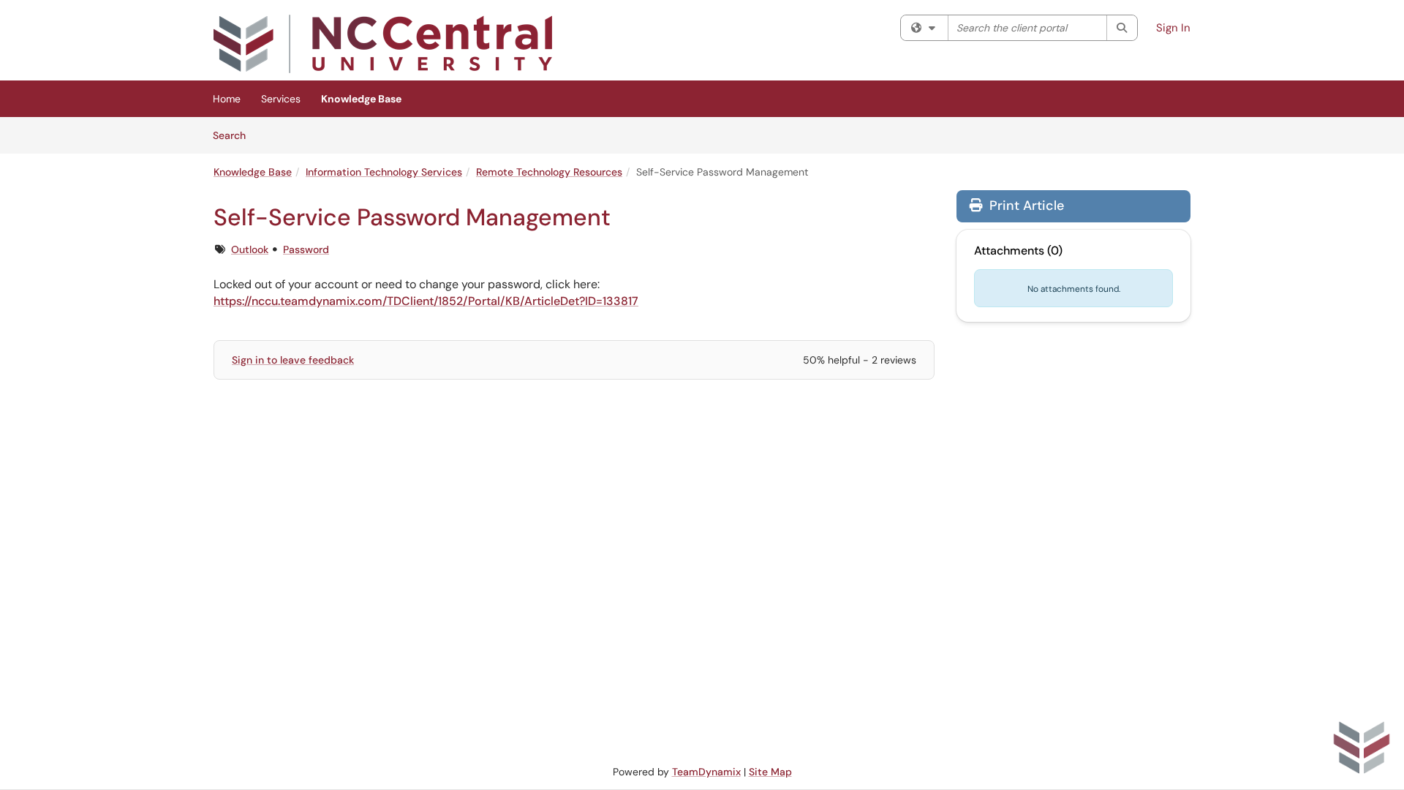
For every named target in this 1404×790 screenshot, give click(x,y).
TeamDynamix (706, 771)
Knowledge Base (361, 98)
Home (227, 98)
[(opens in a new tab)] (383, 44)
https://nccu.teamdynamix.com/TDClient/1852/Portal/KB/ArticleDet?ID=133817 (426, 301)
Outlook (249, 249)
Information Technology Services (384, 171)
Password (306, 249)
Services (281, 98)
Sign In (1173, 27)
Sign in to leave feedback (293, 359)
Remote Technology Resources (549, 171)
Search (234, 135)
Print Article (1025, 205)
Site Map (770, 771)
